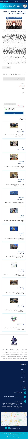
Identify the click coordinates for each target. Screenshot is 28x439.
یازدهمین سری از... (20, 323)
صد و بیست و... (21, 161)
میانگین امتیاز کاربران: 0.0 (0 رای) (17, 74)
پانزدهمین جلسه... (20, 287)
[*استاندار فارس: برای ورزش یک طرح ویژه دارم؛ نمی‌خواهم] (14, 193)
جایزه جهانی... (21, 233)
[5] (20, 79)
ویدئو (24, 375)
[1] (14, 79)
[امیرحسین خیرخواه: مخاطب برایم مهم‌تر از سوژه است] (14, 211)
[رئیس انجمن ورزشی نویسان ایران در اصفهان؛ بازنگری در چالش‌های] (14, 125)
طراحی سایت (18, 437)
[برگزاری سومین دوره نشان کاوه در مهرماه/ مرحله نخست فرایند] (14, 247)
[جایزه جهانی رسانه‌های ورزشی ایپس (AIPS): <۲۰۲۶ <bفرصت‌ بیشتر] (14, 229)
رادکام (13, 437)
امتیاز (22, 79)
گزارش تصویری (22, 381)
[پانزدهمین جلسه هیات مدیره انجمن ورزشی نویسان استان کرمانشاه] (14, 282)
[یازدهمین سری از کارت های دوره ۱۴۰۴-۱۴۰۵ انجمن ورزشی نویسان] (14, 318)
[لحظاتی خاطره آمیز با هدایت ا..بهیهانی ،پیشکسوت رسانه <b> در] (14, 143)
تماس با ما (23, 373)
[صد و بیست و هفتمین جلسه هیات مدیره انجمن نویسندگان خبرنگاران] (14, 157)
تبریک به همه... (21, 269)
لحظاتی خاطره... (21, 148)
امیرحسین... (22, 215)
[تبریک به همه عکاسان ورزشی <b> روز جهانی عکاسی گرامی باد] (14, 264)
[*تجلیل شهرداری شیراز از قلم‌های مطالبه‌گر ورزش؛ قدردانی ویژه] (14, 300)
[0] (4, 74)
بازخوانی (6, 109)
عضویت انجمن (22, 377)
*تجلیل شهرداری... (20, 305)
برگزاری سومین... (21, 251)
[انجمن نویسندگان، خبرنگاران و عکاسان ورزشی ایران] (14, 6)
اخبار (24, 379)
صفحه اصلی (23, 369)
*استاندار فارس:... (21, 197)
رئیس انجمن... (21, 130)
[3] (17, 79)
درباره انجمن (23, 371)
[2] (15, 79)
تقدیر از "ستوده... (21, 179)
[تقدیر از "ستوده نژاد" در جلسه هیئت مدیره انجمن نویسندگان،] (14, 175)
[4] (18, 79)
